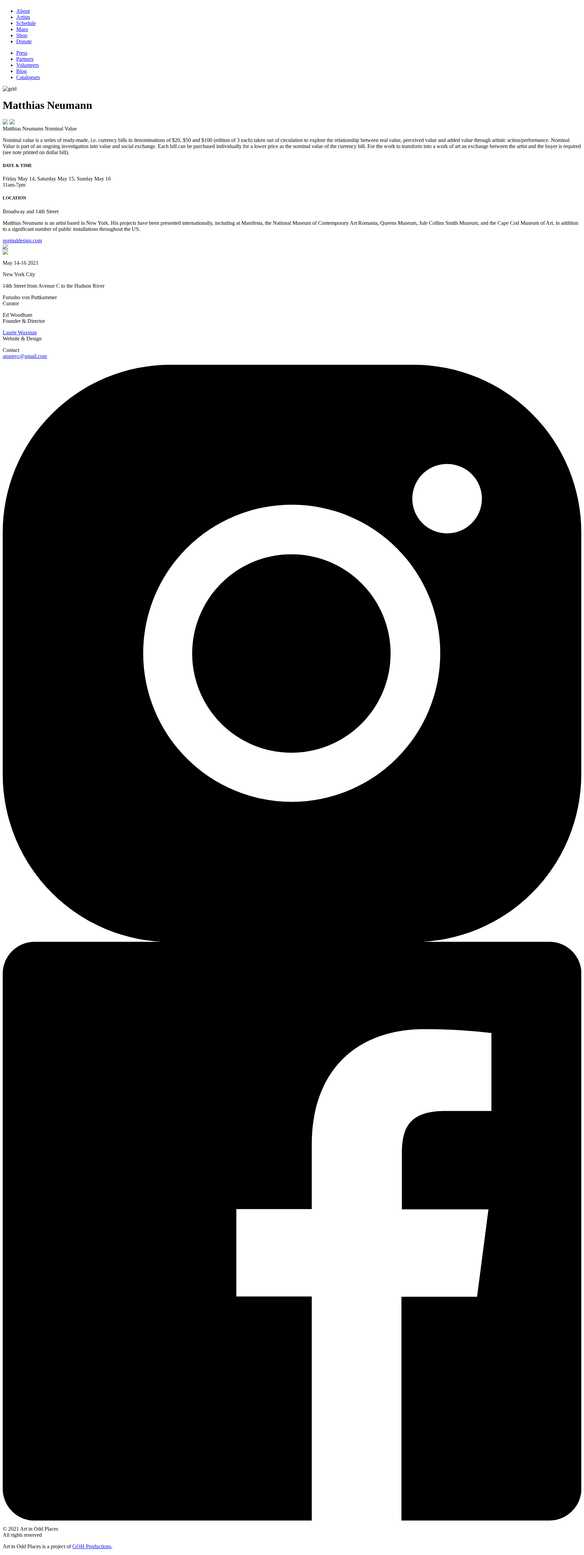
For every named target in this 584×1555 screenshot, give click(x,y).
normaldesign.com (22, 240)
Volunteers (27, 65)
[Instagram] (292, 940)
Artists (23, 17)
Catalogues (28, 77)
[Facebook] (292, 1519)
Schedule (26, 23)
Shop (21, 35)
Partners (24, 59)
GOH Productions (91, 1546)
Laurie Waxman (20, 332)
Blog (21, 71)
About (23, 11)
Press (21, 53)
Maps (22, 29)
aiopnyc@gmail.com (25, 356)
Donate (24, 41)
